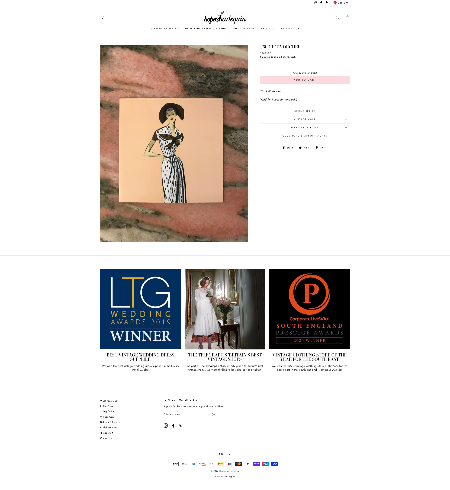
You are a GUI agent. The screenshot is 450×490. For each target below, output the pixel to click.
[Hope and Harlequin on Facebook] (173, 425)
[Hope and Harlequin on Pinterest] (181, 425)
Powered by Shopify (225, 476)
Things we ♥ (106, 432)
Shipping (265, 57)
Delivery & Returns (110, 422)
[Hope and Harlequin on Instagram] (166, 425)
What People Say (305, 127)
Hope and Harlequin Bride (206, 28)
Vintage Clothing (165, 28)
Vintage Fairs (244, 28)
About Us (268, 28)
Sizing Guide (305, 111)
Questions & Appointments (304, 135)
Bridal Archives (108, 427)
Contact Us (290, 28)
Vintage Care (305, 119)
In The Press (106, 406)
